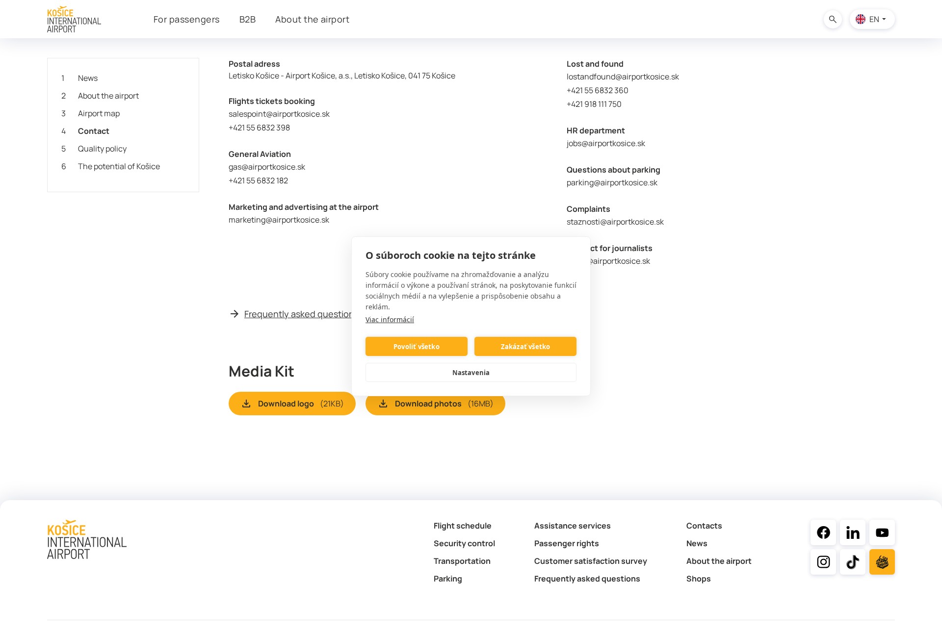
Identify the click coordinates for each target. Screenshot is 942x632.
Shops (698, 578)
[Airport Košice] (74, 19)
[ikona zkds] (882, 562)
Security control (464, 543)
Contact (85, 131)
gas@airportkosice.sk (267, 166)
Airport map (90, 113)
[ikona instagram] (823, 562)
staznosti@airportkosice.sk (615, 221)
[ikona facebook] (823, 532)
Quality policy (94, 148)
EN (874, 19)
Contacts (704, 525)
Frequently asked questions (301, 314)
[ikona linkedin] (852, 532)
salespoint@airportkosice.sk (279, 113)
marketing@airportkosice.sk (279, 219)
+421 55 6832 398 (259, 127)
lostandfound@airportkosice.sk (623, 76)
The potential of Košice (110, 166)
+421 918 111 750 (596, 104)
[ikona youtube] (882, 532)
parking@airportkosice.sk (612, 182)
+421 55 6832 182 (258, 180)
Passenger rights (566, 543)
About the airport (100, 95)
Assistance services (572, 525)
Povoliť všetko (416, 346)
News (79, 78)
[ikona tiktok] (852, 562)
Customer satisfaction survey (590, 561)
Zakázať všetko (525, 346)
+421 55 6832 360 (597, 90)
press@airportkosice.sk (608, 260)
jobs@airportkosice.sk (606, 143)
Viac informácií (390, 319)
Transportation (462, 561)
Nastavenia (471, 372)
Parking (448, 578)
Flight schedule (463, 525)
